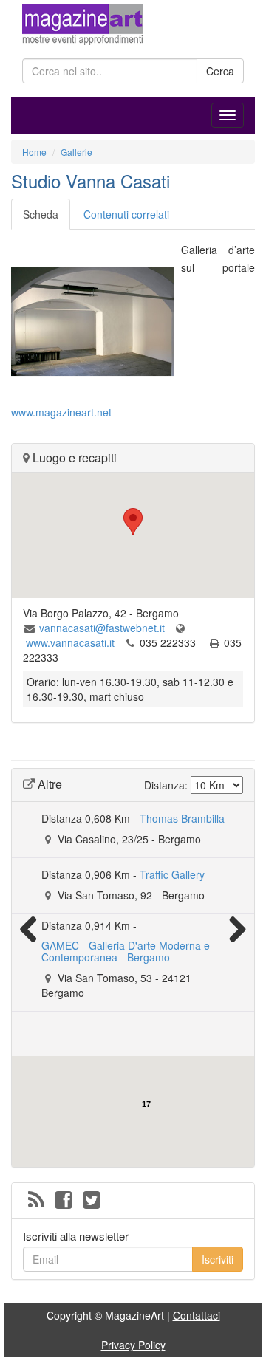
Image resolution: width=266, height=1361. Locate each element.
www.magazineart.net (61, 412)
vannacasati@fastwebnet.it (102, 627)
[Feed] (36, 1200)
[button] (133, 521)
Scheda (40, 214)
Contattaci (196, 1315)
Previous (34, 929)
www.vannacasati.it (70, 642)
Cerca (220, 71)
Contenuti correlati (126, 214)
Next (232, 929)
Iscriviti (217, 1259)
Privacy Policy (133, 1344)
